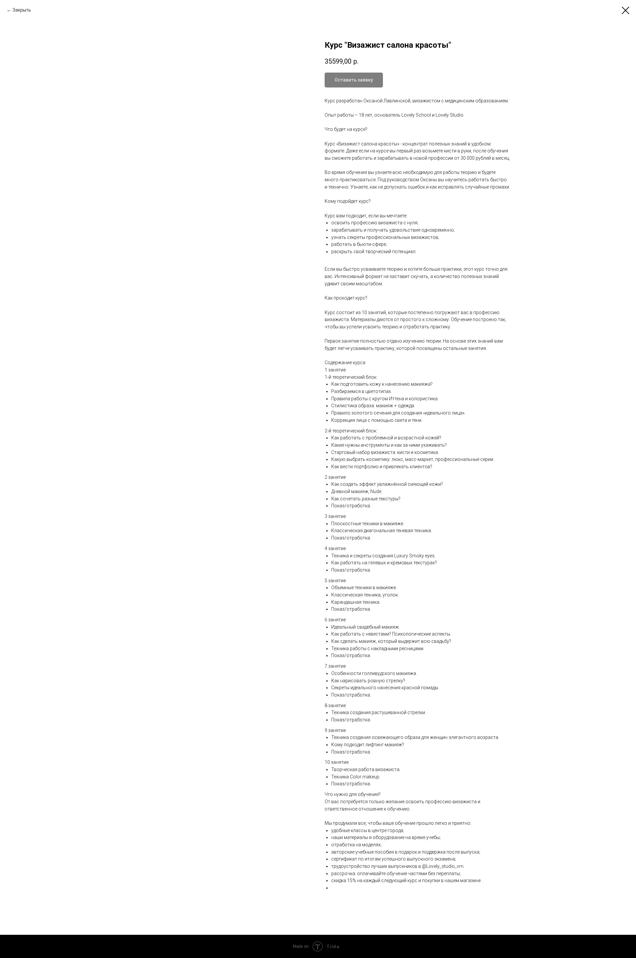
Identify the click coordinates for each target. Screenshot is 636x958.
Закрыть (22, 10)
